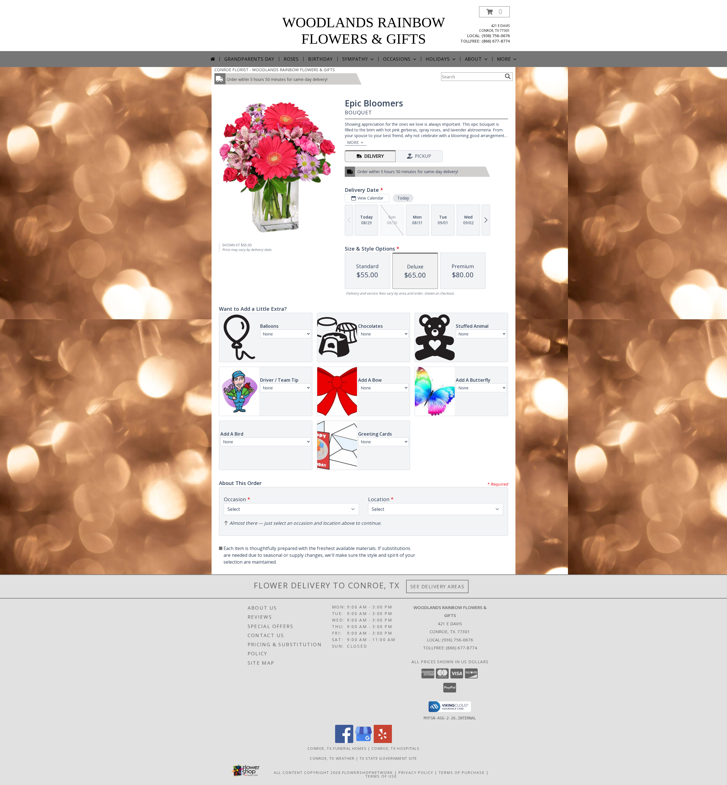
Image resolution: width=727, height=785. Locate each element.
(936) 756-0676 (496, 35)
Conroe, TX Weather (332, 758)
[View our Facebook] (344, 741)
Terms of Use (381, 776)
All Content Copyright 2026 (307, 772)
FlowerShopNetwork (367, 772)
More (504, 59)
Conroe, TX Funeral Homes (337, 748)
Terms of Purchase (462, 772)
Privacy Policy (415, 772)
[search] (507, 76)
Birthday (320, 59)
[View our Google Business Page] (363, 741)
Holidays (438, 59)
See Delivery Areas (437, 586)
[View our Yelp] (383, 741)
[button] (494, 11)
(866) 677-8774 (496, 41)
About (473, 59)
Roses (291, 59)
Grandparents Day (249, 59)
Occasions (397, 59)
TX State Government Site (388, 758)
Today (403, 198)
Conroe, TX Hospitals (395, 748)
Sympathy (355, 59)
